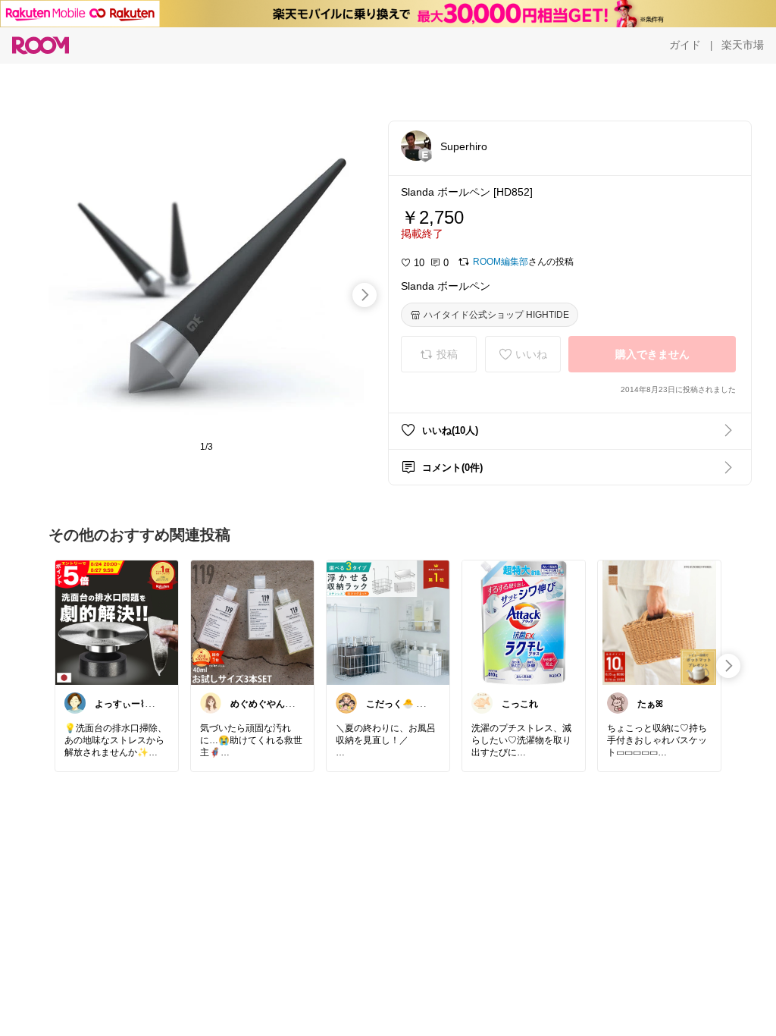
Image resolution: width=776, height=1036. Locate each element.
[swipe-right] (364, 295)
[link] (116, 621)
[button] (416, 145)
